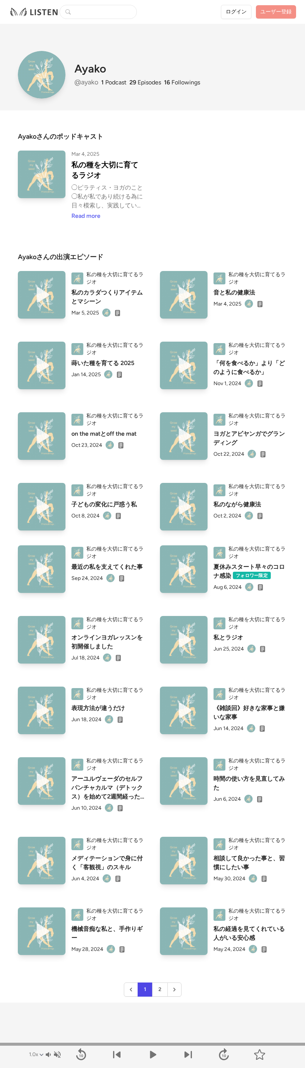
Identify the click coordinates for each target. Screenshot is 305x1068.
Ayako (90, 68)
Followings (182, 82)
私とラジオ (228, 637)
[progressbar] (152, 1044)
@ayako (87, 82)
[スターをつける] (259, 1054)
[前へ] (117, 1054)
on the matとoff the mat (104, 433)
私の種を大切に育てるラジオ (104, 170)
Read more (85, 215)
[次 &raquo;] (174, 990)
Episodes (145, 82)
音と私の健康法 (234, 292)
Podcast (113, 82)
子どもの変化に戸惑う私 (104, 504)
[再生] (42, 295)
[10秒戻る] (81, 1054)
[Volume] (53, 1054)
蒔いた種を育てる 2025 (102, 363)
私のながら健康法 (237, 504)
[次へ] (188, 1054)
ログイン (236, 12)
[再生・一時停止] (152, 1054)
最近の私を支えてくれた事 (107, 566)
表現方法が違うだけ (98, 708)
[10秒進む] (224, 1054)
